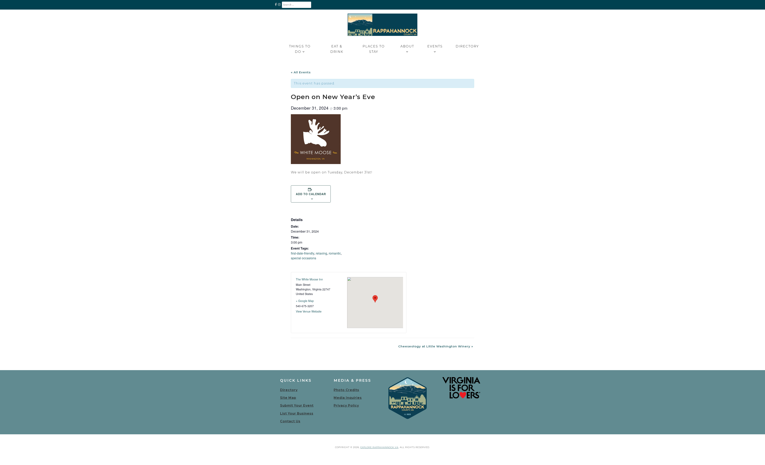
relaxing (321, 253)
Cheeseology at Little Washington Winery (435, 346)
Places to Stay (374, 49)
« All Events (301, 72)
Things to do (300, 49)
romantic (335, 253)
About (407, 46)
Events (435, 46)
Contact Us (290, 421)
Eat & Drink (336, 49)
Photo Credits (346, 390)
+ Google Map (305, 301)
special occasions (303, 258)
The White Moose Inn (309, 279)
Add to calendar (311, 194)
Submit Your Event (297, 405)
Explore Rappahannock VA (379, 447)
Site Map (288, 398)
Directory (467, 46)
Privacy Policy (346, 405)
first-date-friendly (302, 253)
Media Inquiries (348, 398)
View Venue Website (309, 311)
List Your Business (296, 413)
